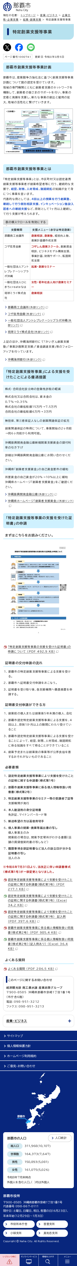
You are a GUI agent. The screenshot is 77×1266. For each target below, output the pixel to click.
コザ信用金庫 (24, 314)
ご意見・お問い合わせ (21, 1066)
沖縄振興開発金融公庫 (31, 494)
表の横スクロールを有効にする (26, 222)
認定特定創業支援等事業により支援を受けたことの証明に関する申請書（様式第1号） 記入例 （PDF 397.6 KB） (40, 916)
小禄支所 (16, 1233)
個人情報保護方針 (19, 1045)
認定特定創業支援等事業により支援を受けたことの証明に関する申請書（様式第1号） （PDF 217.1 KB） (40, 884)
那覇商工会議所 (26, 307)
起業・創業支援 (32, 19)
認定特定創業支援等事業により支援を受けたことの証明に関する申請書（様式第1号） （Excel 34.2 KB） (40, 901)
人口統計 (61, 1138)
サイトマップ (15, 1035)
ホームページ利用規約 (21, 1056)
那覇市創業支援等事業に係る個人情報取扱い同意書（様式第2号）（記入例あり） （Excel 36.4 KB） (41, 944)
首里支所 (49, 1224)
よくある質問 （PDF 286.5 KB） (31, 968)
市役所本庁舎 (18, 1224)
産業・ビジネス (48, 15)
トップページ (28, 15)
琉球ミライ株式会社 (28, 331)
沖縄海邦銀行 (25, 359)
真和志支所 (51, 1233)
